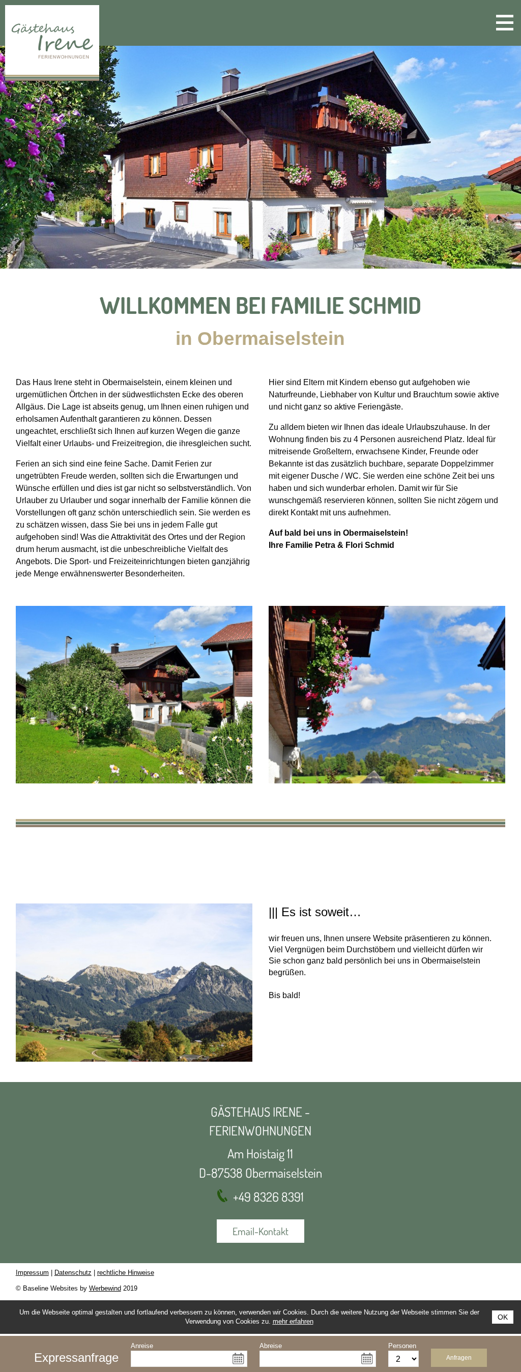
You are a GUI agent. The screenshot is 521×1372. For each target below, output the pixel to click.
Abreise (270, 1346)
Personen (402, 1346)
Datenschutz (73, 1272)
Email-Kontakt (260, 1231)
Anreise (142, 1346)
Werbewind (105, 1288)
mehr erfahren (293, 1321)
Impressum (32, 1272)
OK (503, 1317)
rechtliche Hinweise (125, 1272)
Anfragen (459, 1357)
